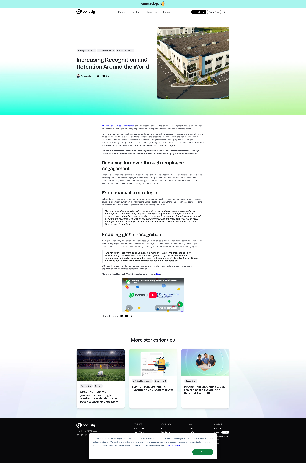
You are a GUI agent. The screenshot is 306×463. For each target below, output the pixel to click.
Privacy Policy (174, 445)
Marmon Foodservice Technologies (118, 126)
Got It (203, 452)
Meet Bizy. (149, 3)
